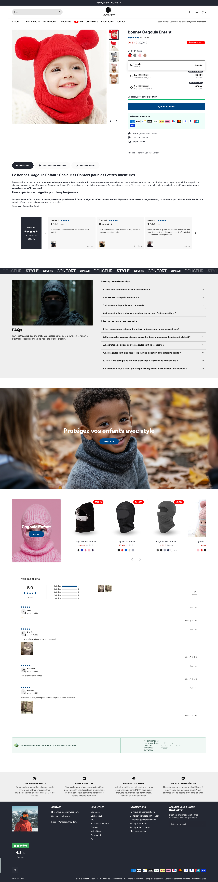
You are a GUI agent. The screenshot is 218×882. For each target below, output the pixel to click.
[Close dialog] (134, 424)
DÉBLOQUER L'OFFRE (109, 449)
